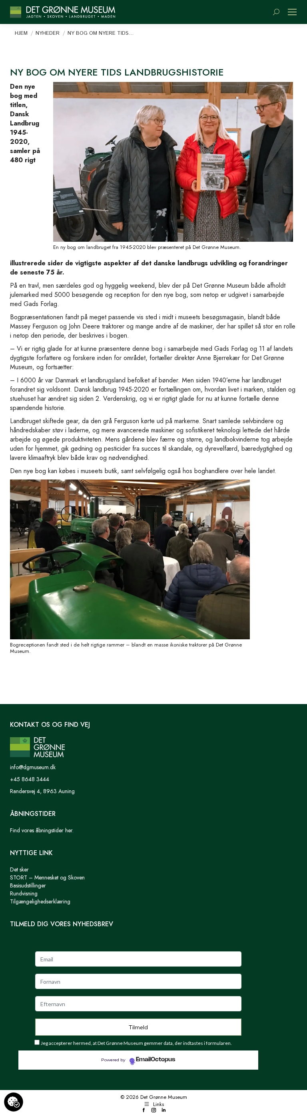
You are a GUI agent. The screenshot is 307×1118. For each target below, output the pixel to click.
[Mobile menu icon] (292, 12)
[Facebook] (143, 1110)
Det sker (19, 869)
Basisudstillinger (28, 885)
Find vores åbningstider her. (42, 830)
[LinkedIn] (163, 1110)
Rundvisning (24, 893)
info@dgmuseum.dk (33, 767)
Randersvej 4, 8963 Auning (42, 791)
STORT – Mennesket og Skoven (47, 877)
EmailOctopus (155, 1059)
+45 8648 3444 (29, 779)
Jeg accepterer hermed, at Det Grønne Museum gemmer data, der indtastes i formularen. (136, 1043)
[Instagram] (153, 1110)
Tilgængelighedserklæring (40, 901)
